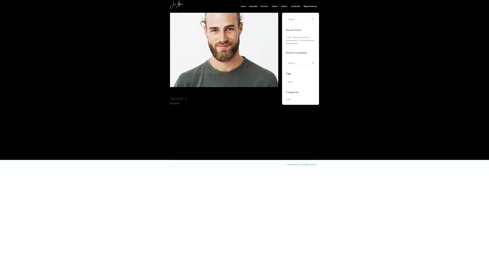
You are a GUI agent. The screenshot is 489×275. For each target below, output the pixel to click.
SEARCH (313, 19)
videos (290, 82)
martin (176, 103)
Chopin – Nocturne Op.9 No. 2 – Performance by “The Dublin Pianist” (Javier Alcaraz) (300, 40)
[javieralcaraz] (176, 4)
